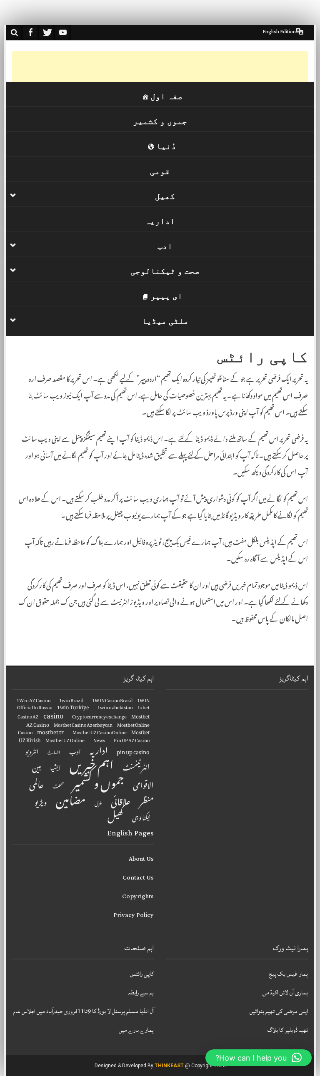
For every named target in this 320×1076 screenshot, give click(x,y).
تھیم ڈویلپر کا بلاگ (288, 1030)
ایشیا (55, 769)
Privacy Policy (133, 915)
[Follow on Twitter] (46, 32)
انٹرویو (32, 753)
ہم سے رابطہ (141, 993)
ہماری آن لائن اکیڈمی (285, 993)
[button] (258, 1057)
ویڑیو (41, 804)
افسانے (54, 753)
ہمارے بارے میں (136, 1030)
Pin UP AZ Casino (132, 741)
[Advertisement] (156, 69)
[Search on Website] (14, 32)
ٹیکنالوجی (141, 819)
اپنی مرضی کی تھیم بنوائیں (279, 1011)
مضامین (71, 803)
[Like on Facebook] (30, 32)
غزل (98, 805)
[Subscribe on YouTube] (63, 32)
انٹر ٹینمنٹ (136, 769)
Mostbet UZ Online (65, 741)
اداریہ (160, 221)
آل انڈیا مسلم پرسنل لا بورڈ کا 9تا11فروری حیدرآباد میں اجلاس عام (83, 1011)
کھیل (165, 196)
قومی (160, 171)
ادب (165, 246)
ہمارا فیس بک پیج (288, 974)
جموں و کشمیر (160, 121)
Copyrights (138, 896)
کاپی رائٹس (142, 974)
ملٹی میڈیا (165, 321)
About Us (141, 859)
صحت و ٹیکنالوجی (165, 271)
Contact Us (138, 878)
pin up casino (133, 753)
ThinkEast (169, 1066)
